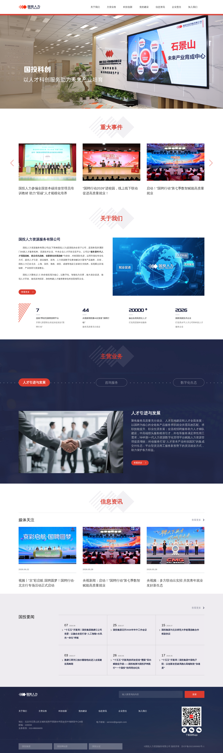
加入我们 (192, 7)
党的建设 (144, 7)
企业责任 (176, 7)
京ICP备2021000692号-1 (191, 746)
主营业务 (111, 7)
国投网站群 (62, 746)
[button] (92, 104)
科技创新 (127, 7)
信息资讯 (160, 7)
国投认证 (96, 746)
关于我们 (95, 7)
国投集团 (26, 746)
